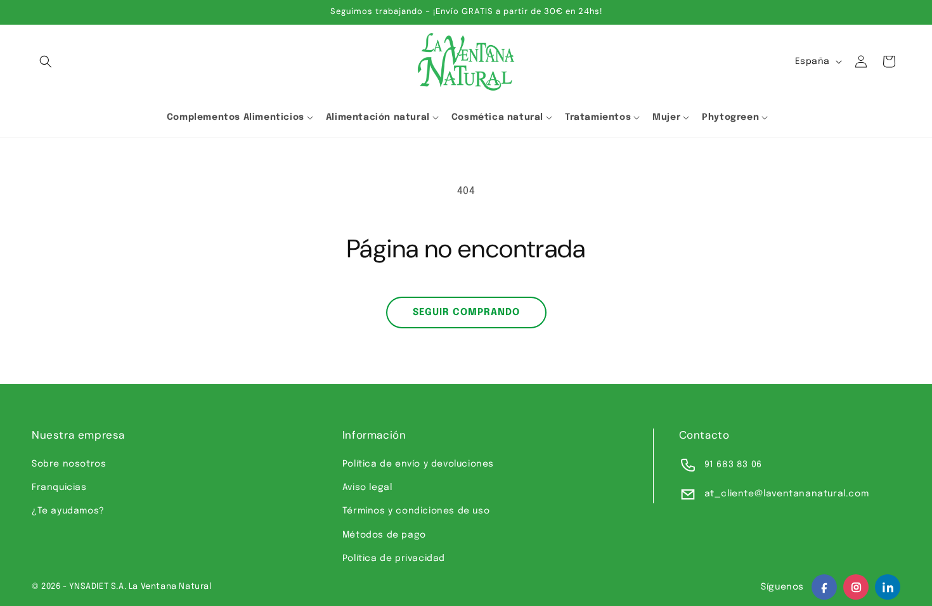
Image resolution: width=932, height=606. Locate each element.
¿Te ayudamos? (68, 510)
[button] (46, 61)
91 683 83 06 (733, 464)
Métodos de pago (384, 535)
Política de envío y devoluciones (418, 464)
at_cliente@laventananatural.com (786, 493)
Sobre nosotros (69, 464)
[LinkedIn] (887, 587)
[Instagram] (856, 587)
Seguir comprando (466, 312)
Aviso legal (367, 487)
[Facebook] (824, 587)
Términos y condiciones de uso (415, 510)
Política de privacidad (393, 558)
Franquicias (59, 487)
